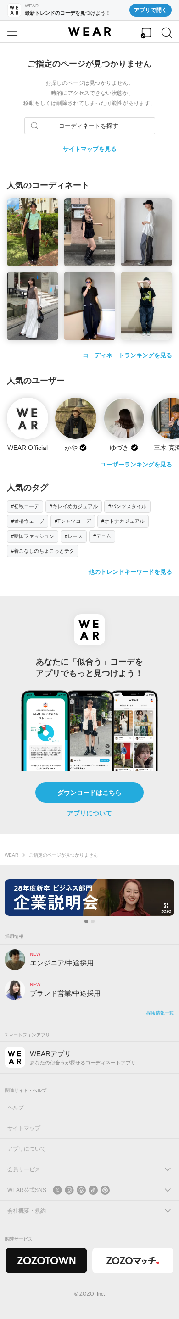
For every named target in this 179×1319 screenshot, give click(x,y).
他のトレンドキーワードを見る (130, 571)
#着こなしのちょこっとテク (42, 551)
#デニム (102, 536)
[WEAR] (89, 31)
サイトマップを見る (90, 148)
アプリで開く (150, 10)
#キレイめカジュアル (74, 506)
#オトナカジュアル (123, 521)
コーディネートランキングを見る (127, 355)
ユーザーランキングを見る (136, 464)
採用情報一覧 (160, 1012)
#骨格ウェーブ (27, 521)
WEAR (11, 855)
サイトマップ (23, 1128)
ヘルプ (15, 1107)
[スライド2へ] (93, 921)
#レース (74, 536)
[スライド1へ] (86, 921)
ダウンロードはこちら (89, 792)
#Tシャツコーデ (73, 521)
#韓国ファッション (32, 536)
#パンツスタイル (127, 506)
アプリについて (89, 813)
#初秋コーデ (25, 506)
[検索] (166, 32)
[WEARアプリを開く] (146, 32)
